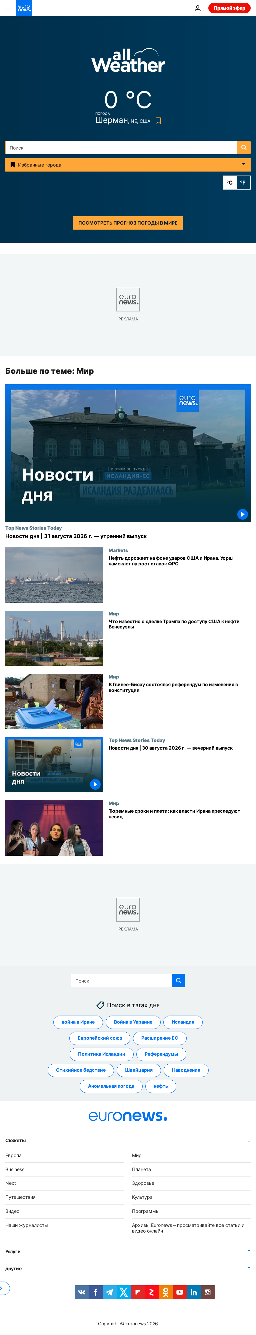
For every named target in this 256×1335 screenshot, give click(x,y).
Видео (12, 1211)
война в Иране (78, 1022)
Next (10, 1183)
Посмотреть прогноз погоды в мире (128, 223)
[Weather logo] (128, 62)
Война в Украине (133, 1022)
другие (13, 1269)
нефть (161, 1086)
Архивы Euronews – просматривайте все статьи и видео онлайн (188, 1228)
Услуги (12, 1252)
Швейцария (139, 1070)
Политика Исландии (101, 1054)
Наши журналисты (26, 1225)
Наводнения (186, 1070)
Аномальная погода (111, 1086)
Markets (118, 550)
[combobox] (128, 147)
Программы (146, 1211)
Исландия (183, 1022)
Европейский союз (100, 1038)
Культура (142, 1197)
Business (14, 1169)
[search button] (244, 147)
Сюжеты (15, 1140)
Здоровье (143, 1183)
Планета (141, 1169)
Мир (114, 613)
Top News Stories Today (33, 527)
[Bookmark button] (157, 120)
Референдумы (161, 1054)
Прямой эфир (229, 8)
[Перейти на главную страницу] (24, 8)
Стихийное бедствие (81, 1070)
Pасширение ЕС (159, 1038)
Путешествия (20, 1197)
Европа (13, 1155)
